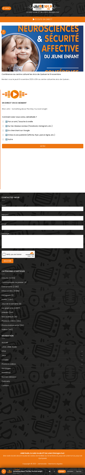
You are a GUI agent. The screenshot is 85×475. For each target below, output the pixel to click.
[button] (6, 8)
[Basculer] (82, 351)
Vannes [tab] (78, 471)
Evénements (7, 286)
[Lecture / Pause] (4, 471)
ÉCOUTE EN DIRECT (43, 19)
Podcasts (6, 381)
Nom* (4, 205)
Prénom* (5, 215)
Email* (4, 224)
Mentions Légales (55, 464)
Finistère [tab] (70, 471)
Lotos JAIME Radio (9, 347)
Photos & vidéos (9, 321)
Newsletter (6, 372)
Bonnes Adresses (9, 377)
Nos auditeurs (8, 316)
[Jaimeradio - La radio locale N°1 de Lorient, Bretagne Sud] (42, 7)
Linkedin (5, 312)
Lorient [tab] (61, 471)
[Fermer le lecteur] (54, 471)
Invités (4, 299)
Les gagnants (7, 308)
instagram (6, 295)
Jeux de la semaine (10, 304)
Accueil (5, 342)
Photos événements (10, 325)
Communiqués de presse (12, 282)
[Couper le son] (49, 471)
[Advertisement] (42, 167)
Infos (4, 351)
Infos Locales (7, 291)
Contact (5, 385)
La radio (5, 360)
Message (5, 233)
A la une (5, 278)
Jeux (4, 355)
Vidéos (5, 329)
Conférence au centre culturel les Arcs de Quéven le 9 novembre (31, 74)
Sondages (6, 368)
